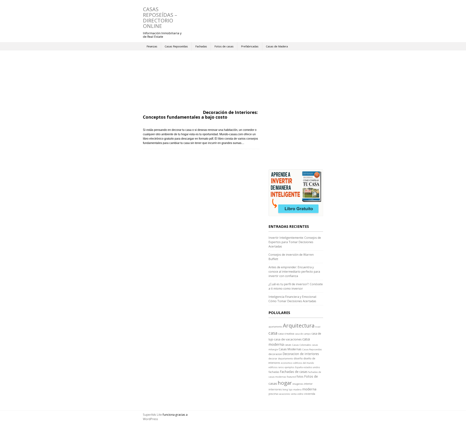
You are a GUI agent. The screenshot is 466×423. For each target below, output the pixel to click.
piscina (273, 393)
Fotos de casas (224, 46)
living (285, 389)
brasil (317, 326)
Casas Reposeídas (176, 46)
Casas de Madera (277, 46)
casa (272, 333)
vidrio (300, 393)
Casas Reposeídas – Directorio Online (160, 17)
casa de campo (303, 333)
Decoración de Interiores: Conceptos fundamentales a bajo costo (200, 114)
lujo (291, 389)
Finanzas (152, 46)
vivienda (309, 393)
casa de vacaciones (288, 339)
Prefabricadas (249, 46)
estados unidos (311, 367)
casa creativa (286, 333)
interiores (275, 389)
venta (294, 393)
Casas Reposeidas (312, 349)
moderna (309, 389)
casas (288, 344)
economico (287, 362)
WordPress (150, 419)
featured (291, 376)
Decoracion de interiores (301, 354)
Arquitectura (299, 325)
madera (297, 389)
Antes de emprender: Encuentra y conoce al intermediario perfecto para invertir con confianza (294, 271)
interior (308, 383)
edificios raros (276, 367)
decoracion (275, 354)
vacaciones (284, 393)
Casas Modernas (290, 349)
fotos (300, 377)
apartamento (275, 326)
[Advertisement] (201, 82)
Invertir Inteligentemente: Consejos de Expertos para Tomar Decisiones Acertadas (294, 242)
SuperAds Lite (152, 415)
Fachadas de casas (293, 371)
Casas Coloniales (301, 344)
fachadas (273, 372)
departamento (285, 358)
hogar (285, 382)
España (299, 367)
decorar (272, 358)
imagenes (298, 383)
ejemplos (289, 367)
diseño (298, 358)
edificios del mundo (303, 362)
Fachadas (201, 46)
